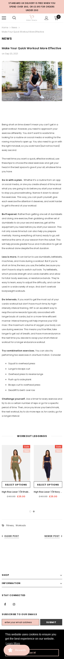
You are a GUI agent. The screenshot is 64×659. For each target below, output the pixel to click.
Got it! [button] (32, 652)
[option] (16, 473)
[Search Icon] (14, 18)
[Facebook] (5, 604)
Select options (16, 484)
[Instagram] (14, 604)
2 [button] (34, 511)
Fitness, (11, 525)
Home (5, 27)
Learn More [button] (13, 643)
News (14, 27)
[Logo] (31, 17)
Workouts (21, 525)
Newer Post (52, 536)
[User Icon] (46, 18)
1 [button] (30, 511)
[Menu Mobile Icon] (4, 18)
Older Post (11, 536)
